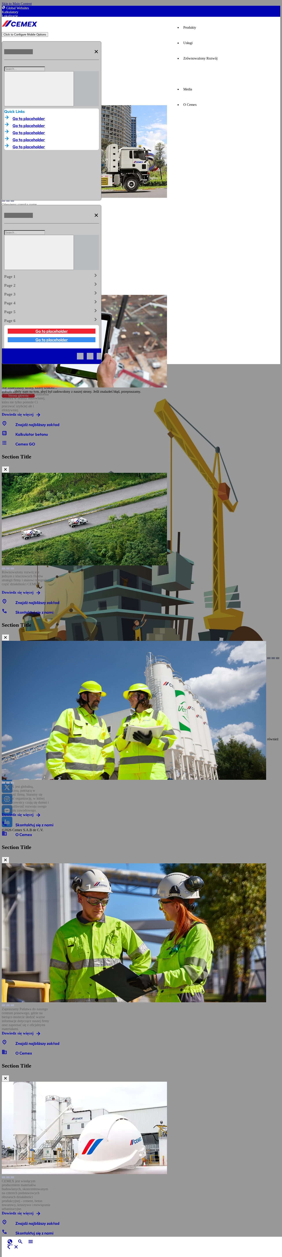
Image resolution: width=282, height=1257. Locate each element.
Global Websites (17, 8)
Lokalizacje (10, 16)
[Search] (39, 88)
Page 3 (51, 293)
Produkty (189, 27)
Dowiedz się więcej (17, 414)
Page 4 (51, 302)
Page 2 (51, 284)
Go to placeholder (29, 118)
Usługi (188, 43)
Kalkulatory (10, 12)
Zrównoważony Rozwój (200, 58)
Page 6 (51, 319)
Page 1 (51, 275)
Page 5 (51, 310)
